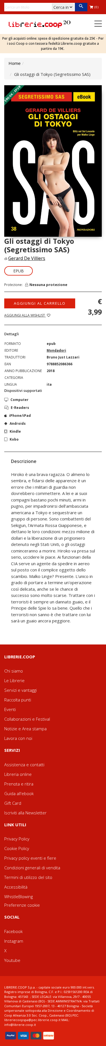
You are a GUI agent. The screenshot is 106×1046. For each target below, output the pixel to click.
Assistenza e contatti (24, 764)
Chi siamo (13, 671)
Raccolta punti (17, 700)
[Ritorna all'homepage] (39, 23)
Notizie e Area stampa (25, 728)
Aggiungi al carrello (40, 303)
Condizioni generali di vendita (32, 867)
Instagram (13, 941)
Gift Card (12, 803)
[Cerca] (81, 7)
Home (14, 63)
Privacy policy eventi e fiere (30, 858)
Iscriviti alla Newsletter (25, 813)
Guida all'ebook (19, 793)
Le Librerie (14, 680)
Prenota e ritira (18, 784)
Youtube (12, 960)
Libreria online (18, 774)
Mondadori (56, 350)
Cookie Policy (16, 848)
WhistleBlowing (18, 896)
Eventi (10, 709)
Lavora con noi (18, 738)
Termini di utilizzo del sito (28, 877)
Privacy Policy (16, 839)
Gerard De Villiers (26, 258)
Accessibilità (15, 887)
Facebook (13, 931)
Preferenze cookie (22, 905)
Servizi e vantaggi (20, 690)
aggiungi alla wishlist (25, 315)
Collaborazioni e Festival (27, 719)
